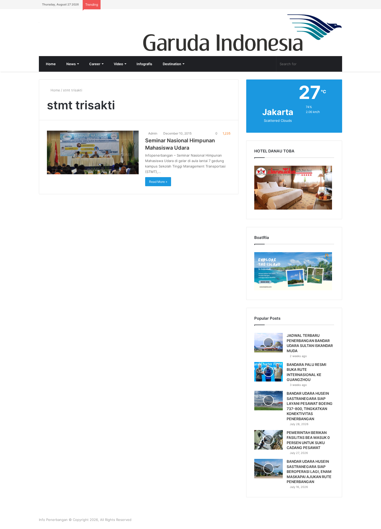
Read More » (158, 182)
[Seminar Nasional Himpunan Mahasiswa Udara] (93, 152)
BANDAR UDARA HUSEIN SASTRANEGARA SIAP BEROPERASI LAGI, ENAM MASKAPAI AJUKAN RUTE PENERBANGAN (309, 471)
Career (94, 64)
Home (50, 64)
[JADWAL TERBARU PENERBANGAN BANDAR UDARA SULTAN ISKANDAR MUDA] (268, 342)
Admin (152, 133)
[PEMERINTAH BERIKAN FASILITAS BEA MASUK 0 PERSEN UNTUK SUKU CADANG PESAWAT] (268, 440)
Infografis (144, 64)
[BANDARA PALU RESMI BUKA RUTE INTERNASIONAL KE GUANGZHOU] (268, 371)
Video (118, 64)
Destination (171, 64)
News (71, 64)
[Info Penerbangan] (78, 25)
